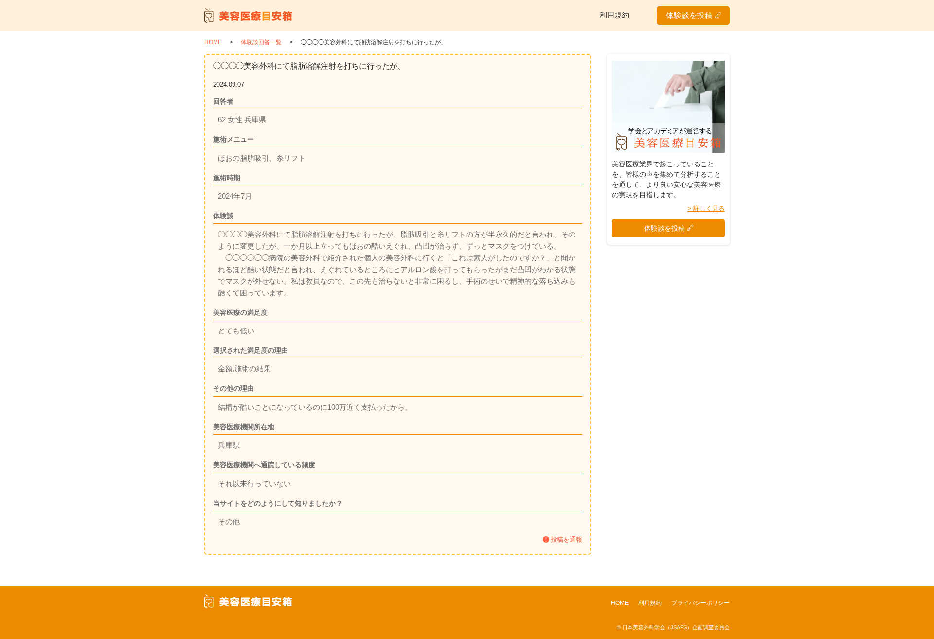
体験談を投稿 (689, 15)
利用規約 (614, 15)
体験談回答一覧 (261, 42)
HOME (620, 603)
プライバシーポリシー (700, 603)
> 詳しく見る (706, 208)
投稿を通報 (566, 539)
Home (213, 42)
